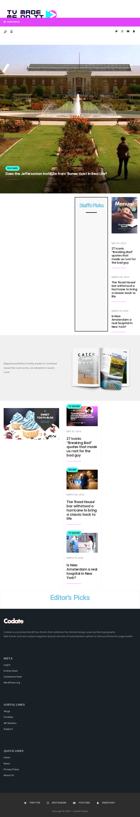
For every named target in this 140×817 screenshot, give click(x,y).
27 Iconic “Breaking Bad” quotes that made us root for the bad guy (124, 255)
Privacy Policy (11, 769)
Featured (12, 168)
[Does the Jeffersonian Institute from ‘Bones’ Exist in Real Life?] (70, 119)
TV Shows (74, 406)
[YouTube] (128, 31)
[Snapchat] (133, 31)
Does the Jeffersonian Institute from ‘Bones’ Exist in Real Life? (56, 173)
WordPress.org (12, 682)
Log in (7, 664)
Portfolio (8, 717)
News (7, 763)
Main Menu (13, 21)
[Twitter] (116, 31)
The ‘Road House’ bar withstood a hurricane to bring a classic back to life (124, 289)
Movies (72, 469)
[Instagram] (122, 31)
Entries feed (11, 670)
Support (8, 729)
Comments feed (13, 676)
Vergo (7, 711)
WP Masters (10, 723)
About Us (9, 775)
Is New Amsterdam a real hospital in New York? (122, 321)
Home (7, 757)
